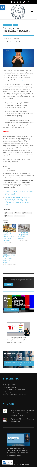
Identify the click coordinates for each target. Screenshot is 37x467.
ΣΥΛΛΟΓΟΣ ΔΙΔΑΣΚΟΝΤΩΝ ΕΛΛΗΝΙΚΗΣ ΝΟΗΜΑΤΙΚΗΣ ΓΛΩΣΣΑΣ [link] (19, 363)
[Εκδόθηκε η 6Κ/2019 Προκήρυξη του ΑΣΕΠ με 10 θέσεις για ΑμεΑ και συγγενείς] (9, 250)
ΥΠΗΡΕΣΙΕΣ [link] (8, 284)
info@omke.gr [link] (7, 392)
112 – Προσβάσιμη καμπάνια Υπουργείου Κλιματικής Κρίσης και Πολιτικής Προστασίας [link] (18, 340)
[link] (2, 7)
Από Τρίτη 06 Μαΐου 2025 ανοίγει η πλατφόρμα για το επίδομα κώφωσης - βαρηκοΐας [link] (22, 413)
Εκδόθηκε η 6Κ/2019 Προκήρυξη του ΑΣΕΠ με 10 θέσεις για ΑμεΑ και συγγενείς (9, 259)
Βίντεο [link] (15, 25)
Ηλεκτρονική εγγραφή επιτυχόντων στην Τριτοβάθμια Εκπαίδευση (8, 236)
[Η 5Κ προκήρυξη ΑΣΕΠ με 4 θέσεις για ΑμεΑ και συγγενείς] (24, 228)
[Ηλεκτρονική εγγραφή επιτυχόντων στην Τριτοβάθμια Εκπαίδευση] (9, 228)
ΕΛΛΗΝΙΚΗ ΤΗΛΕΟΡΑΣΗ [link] (11, 310)
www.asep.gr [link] (20, 80)
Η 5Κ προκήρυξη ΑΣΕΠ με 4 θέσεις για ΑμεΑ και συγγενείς (23, 235)
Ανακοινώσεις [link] (7, 25)
